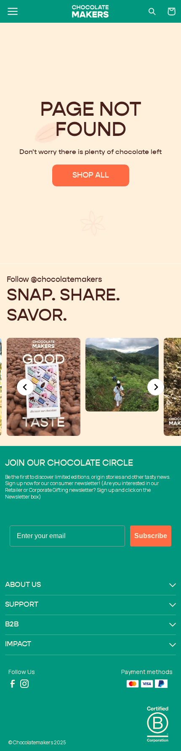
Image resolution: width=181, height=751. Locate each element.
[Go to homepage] (90, 11)
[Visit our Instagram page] (24, 683)
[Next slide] (155, 387)
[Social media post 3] (73, 374)
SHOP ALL (90, 175)
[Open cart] (172, 11)
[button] (90, 585)
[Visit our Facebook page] (12, 683)
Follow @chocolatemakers (54, 280)
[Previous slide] (25, 387)
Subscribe (150, 535)
